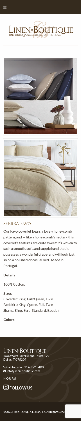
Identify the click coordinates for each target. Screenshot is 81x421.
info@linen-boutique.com (23, 371)
